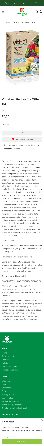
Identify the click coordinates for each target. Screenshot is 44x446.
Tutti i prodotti (8, 356)
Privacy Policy (8, 394)
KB (3, 110)
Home (8, 22)
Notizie (5, 363)
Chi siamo (6, 381)
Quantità (5, 124)
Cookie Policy (7, 398)
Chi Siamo (6, 359)
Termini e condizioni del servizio (15, 408)
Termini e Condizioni (10, 401)
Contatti (5, 391)
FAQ (4, 384)
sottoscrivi (21, 441)
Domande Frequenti (10, 366)
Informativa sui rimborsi (12, 404)
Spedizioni (6, 387)
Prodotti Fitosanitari (10, 370)
